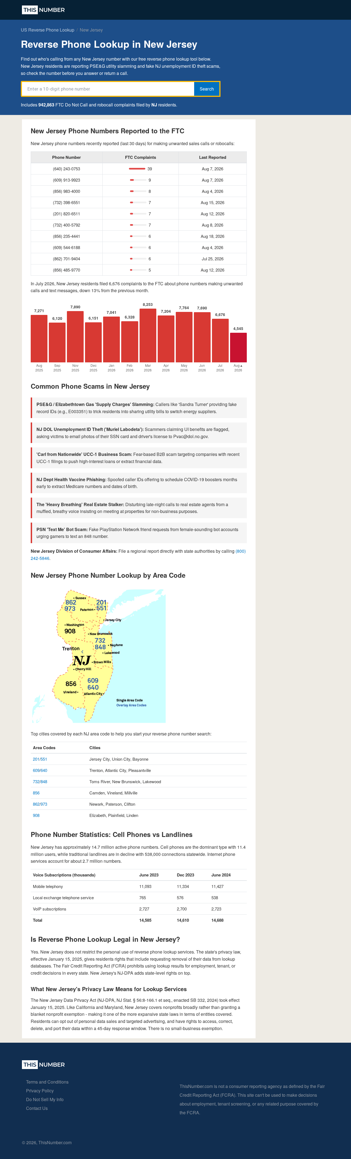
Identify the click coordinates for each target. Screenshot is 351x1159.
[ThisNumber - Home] (43, 1067)
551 (44, 759)
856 (36, 793)
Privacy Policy (40, 1090)
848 (44, 781)
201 (36, 759)
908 (36, 815)
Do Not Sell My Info (45, 1099)
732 (36, 781)
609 (36, 770)
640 (44, 770)
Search (207, 89)
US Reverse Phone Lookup (47, 30)
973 (44, 804)
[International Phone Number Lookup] (43, 10)
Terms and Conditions (47, 1082)
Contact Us (37, 1108)
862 (36, 804)
